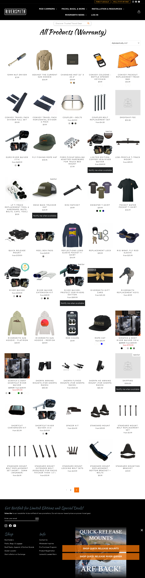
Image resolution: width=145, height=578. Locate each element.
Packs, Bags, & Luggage (13, 543)
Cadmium (102, 85)
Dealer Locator (10, 551)
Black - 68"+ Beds (28, 393)
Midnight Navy (103, 211)
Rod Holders (9, 540)
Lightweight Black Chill (95, 344)
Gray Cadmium (71, 83)
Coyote (99, 344)
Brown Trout (46, 256)
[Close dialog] (142, 530)
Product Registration (47, 551)
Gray (43, 256)
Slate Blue (102, 344)
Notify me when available (100, 170)
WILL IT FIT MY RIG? (121, 2)
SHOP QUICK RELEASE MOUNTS (101, 548)
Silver (69, 123)
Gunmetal (75, 123)
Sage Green (131, 348)
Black (72, 123)
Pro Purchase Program (48, 547)
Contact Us (43, 540)
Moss (105, 344)
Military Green (100, 211)
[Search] (88, 23)
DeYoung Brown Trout (125, 348)
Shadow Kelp (74, 83)
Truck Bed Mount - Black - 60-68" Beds (15, 393)
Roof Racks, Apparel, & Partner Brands (19, 547)
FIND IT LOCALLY (102, 2)
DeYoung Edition (20, 296)
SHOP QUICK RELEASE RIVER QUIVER (101, 556)
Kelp (99, 85)
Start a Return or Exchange (15, 554)
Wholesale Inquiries (46, 543)
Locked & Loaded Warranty (49, 554)
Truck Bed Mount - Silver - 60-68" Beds (12, 393)
